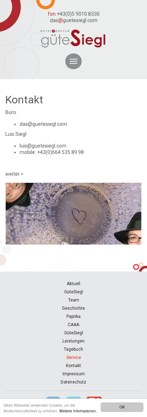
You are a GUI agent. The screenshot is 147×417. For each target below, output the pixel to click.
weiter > (14, 174)
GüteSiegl (73, 291)
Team (73, 300)
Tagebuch (73, 349)
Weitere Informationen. (78, 410)
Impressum (73, 373)
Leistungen (73, 341)
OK (122, 407)
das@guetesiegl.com (43, 124)
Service (73, 357)
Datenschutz (73, 382)
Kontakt (73, 365)
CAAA (73, 324)
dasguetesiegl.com (73, 20)
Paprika (73, 316)
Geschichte (73, 308)
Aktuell (73, 283)
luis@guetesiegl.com (43, 146)
